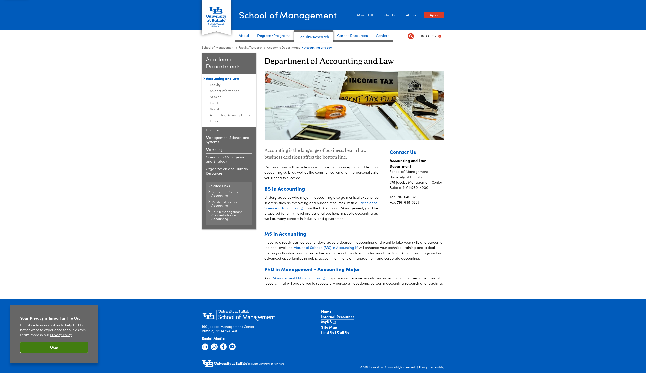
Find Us (327, 332)
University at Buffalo (381, 367)
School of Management (288, 15)
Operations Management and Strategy (226, 159)
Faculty (215, 85)
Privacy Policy (61, 335)
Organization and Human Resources (227, 171)
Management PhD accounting (297, 278)
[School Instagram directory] (214, 347)
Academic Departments (283, 47)
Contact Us (386, 15)
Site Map (329, 327)
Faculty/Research (251, 47)
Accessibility (437, 367)
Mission (215, 97)
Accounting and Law (222, 78)
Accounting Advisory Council (231, 115)
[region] (54, 334)
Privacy (423, 367)
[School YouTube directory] (232, 347)
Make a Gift (364, 15)
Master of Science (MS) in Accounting (323, 248)
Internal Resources (337, 316)
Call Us (343, 332)
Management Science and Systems (227, 140)
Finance (212, 130)
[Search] (410, 36)
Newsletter (218, 109)
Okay (54, 347)
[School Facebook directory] (223, 347)
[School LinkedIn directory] (205, 347)
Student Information (224, 91)
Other (214, 121)
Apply (431, 15)
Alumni (408, 15)
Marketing (214, 150)
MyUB (326, 322)
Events (215, 103)
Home (326, 311)
